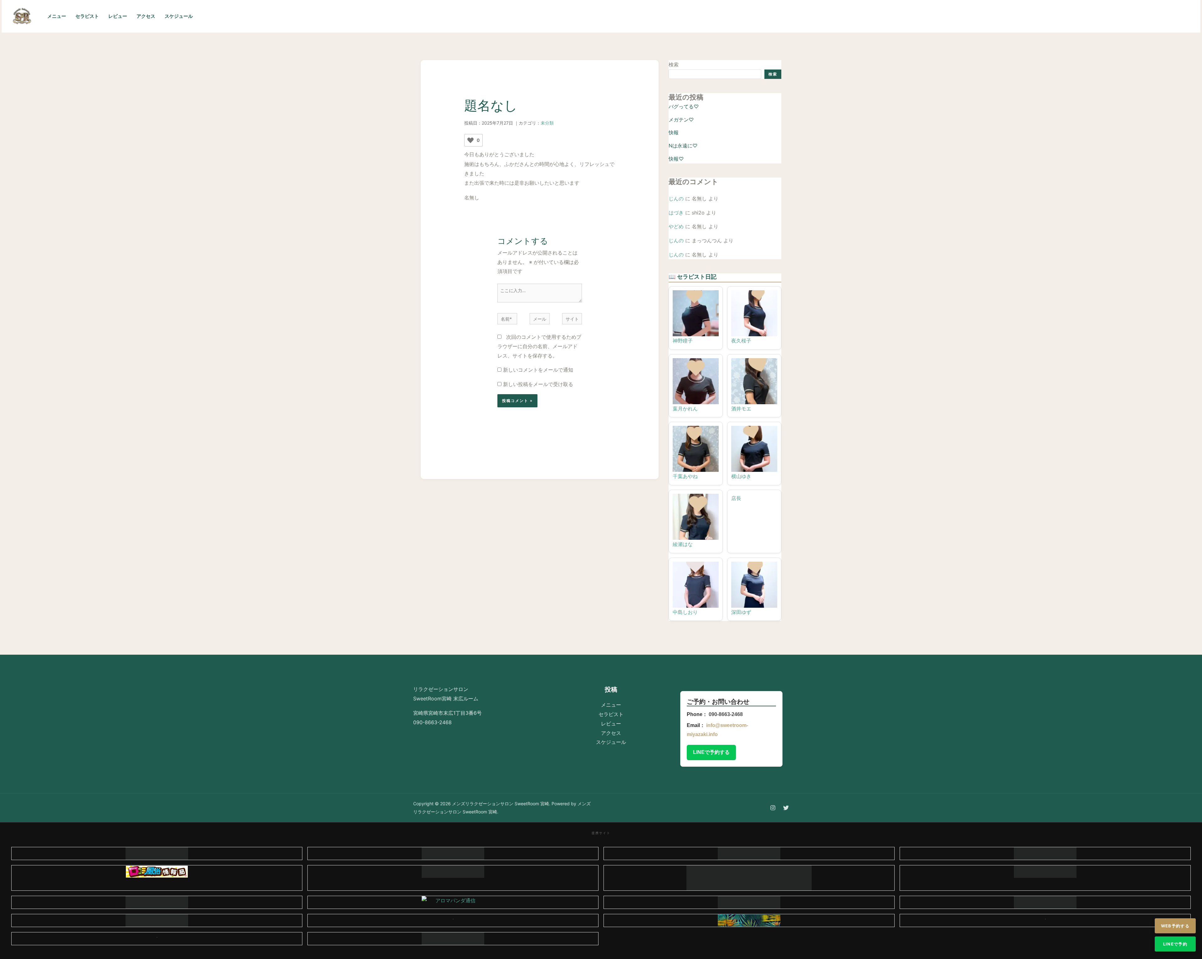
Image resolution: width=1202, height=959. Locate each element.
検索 (674, 64)
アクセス (145, 16)
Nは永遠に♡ (683, 145)
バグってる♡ (684, 106)
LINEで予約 (1175, 943)
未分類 (547, 123)
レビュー (117, 16)
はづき (676, 212)
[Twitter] (1110, 16)
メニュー (56, 16)
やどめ (676, 226)
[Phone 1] (1083, 16)
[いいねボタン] (470, 140)
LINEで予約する (711, 752)
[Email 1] (1124, 16)
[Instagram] (1097, 16)
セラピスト (87, 16)
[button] (1164, 16)
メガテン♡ (681, 119)
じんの (676, 198)
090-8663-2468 (726, 714)
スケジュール (179, 16)
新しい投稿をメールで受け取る (538, 384)
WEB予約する (1175, 925)
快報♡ (676, 159)
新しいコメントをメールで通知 (538, 370)
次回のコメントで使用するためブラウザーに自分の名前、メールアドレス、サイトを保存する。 (539, 346)
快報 (674, 132)
